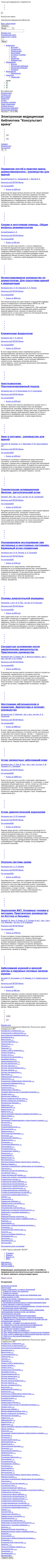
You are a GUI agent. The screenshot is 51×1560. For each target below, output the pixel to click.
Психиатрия (7, 1142)
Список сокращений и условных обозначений (18, 1289)
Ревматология (7, 1157)
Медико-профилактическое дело (14, 1098)
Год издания (5, 148)
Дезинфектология (8, 1059)
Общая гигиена (7, 1116)
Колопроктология (9, 1085)
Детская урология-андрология (13, 1068)
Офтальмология (8, 1129)
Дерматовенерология (10, 1061)
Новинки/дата (6, 146)
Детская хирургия (9, 1070)
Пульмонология (8, 1149)
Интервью (14, 70)
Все (10, 1243)
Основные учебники (18, 55)
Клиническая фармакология (13, 1083)
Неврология (7, 1105)
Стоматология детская (11, 1179)
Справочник (15, 77)
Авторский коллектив (9, 1286)
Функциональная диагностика (13, 1230)
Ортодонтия (6, 1122)
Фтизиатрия (7, 1227)
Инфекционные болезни (11, 1077)
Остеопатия (6, 1125)
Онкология (7, 1118)
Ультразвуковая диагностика (13, 1208)
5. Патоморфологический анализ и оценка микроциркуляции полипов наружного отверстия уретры (23, 1303)
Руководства (16, 49)
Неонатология (7, 1109)
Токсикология (7, 1199)
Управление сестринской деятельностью (18, 1210)
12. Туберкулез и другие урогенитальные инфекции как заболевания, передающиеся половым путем (21, 1326)
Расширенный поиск (8, 35)
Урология (6, 1214)
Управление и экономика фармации (15, 1212)
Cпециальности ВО (8, 1029)
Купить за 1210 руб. (13, 348)
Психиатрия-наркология (11, 1144)
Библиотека (10, 45)
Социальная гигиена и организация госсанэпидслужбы (22, 1177)
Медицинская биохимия (11, 1103)
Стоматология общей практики (14, 1181)
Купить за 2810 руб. (13, 613)
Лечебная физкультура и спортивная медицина (20, 1092)
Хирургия (6, 1232)
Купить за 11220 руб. (14, 507)
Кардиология (7, 1079)
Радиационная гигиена (10, 1151)
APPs (8, 1259)
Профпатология (8, 1140)
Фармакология (16, 60)
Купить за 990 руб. (13, 990)
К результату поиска (8, 37)
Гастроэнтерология (9, 1042)
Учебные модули (7, 106)
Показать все (6, 33)
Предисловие (6, 1288)
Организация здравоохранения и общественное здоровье (24, 1120)
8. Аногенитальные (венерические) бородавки (18, 1316)
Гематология (7, 1044)
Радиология (7, 1153)
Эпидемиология (8, 1240)
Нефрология (7, 1112)
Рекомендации (16, 51)
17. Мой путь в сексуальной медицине (15, 1336)
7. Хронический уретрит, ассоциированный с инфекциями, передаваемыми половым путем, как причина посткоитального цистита (23, 1312)
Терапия (6, 1197)
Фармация (6, 1221)
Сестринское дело (9, 1173)
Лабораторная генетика (11, 1090)
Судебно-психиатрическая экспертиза (16, 1192)
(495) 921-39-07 (6, 1264)
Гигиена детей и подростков (12, 1050)
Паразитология (7, 1131)
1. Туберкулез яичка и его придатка (14, 1291)
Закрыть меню (7, 1558)
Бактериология (7, 1037)
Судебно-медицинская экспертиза (15, 1190)
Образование (11, 62)
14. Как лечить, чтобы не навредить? (15, 1330)
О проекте (9, 1253)
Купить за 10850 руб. (14, 777)
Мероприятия (11, 71)
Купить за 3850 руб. (13, 298)
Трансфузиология (9, 1206)
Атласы (14, 57)
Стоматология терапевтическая (14, 1186)
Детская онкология (9, 1066)
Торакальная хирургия (11, 1201)
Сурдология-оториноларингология (15, 1195)
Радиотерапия (7, 1155)
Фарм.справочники (8, 104)
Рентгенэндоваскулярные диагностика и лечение (20, 1162)
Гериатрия (6, 1048)
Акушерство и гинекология (13, 1031)
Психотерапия (7, 1147)
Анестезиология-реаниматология (15, 1035)
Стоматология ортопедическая (14, 1184)
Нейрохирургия (8, 1107)
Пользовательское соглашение (12, 1246)
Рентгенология (8, 1160)
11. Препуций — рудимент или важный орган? (18, 1323)
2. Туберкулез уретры (9, 1293)
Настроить (5, 1243)
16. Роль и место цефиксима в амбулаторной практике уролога (25, 1334)
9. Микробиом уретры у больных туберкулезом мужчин (21, 1317)
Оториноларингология (10, 1127)
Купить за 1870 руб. (13, 401)
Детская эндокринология (11, 1072)
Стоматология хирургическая (13, 1188)
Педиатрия (7, 1136)
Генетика (6, 1046)
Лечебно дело (7, 1094)
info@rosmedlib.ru (7, 1266)
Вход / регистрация (8, 23)
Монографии (15, 53)
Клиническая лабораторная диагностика (17, 1081)
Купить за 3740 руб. (13, 563)
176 (7, 139)
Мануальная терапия (10, 1096)
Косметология (7, 1088)
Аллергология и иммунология (13, 1033)
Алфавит (4, 144)
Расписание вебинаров (19, 66)
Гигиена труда (7, 1055)
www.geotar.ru (6, 1262)
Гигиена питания (8, 1053)
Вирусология (7, 1039)
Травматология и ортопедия (13, 1203)
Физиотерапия (7, 1223)
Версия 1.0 (10, 1257)
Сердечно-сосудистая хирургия (14, 1171)
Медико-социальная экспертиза (14, 1101)
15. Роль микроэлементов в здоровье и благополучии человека (25, 1332)
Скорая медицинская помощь (13, 1175)
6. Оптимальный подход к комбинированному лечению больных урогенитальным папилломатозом (25, 1307)
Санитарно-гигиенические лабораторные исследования (23, 1166)
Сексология (6, 1168)
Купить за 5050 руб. (13, 669)
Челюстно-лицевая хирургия (13, 1234)
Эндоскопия (7, 1238)
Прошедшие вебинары (19, 68)
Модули (14, 64)
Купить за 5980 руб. (13, 727)
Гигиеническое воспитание (12, 1057)
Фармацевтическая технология (14, 1216)
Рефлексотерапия (9, 1164)
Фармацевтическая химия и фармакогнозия (19, 1219)
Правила (9, 1255)
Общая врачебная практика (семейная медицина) (21, 1114)
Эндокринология (9, 1236)
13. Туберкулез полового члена (13, 1329)
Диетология (7, 1074)
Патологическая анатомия (12, 1133)
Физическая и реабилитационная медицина (18, 1225)
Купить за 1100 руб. (13, 189)
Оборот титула (6, 1278)
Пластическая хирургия (11, 1138)
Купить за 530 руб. (13, 242)
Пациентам (15, 58)
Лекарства (10, 75)
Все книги (14, 47)
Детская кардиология (10, 1063)
